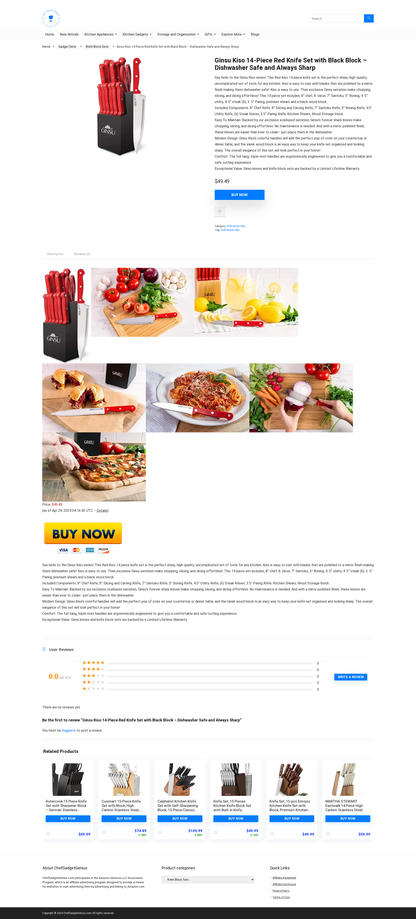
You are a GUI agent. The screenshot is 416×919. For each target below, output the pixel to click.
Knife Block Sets (97, 46)
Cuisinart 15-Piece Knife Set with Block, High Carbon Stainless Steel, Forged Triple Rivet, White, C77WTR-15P (121, 810)
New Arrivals (69, 34)
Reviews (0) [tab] (82, 254)
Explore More (231, 34)
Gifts (208, 34)
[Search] (369, 18)
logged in (69, 730)
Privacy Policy (281, 890)
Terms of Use (281, 897)
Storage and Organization (176, 34)
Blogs (255, 34)
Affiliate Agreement (284, 877)
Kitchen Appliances (99, 34)
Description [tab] (55, 254)
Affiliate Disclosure (284, 884)
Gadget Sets (67, 46)
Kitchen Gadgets (135, 34)
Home (49, 34)
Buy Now (239, 195)
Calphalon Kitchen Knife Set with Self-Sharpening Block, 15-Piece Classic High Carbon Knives (178, 807)
